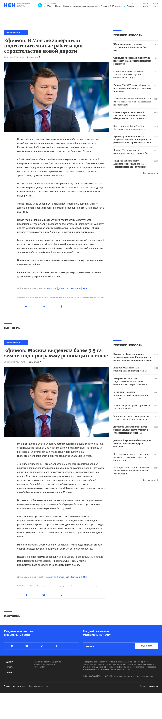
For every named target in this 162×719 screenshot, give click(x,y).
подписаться (146, 646)
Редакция (8, 662)
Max (85, 288)
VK (67, 288)
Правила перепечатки (14, 686)
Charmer (154, 686)
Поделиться (32, 57)
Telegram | (77, 288)
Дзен (61, 288)
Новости (51, 288)
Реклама (8, 672)
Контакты (8, 667)
